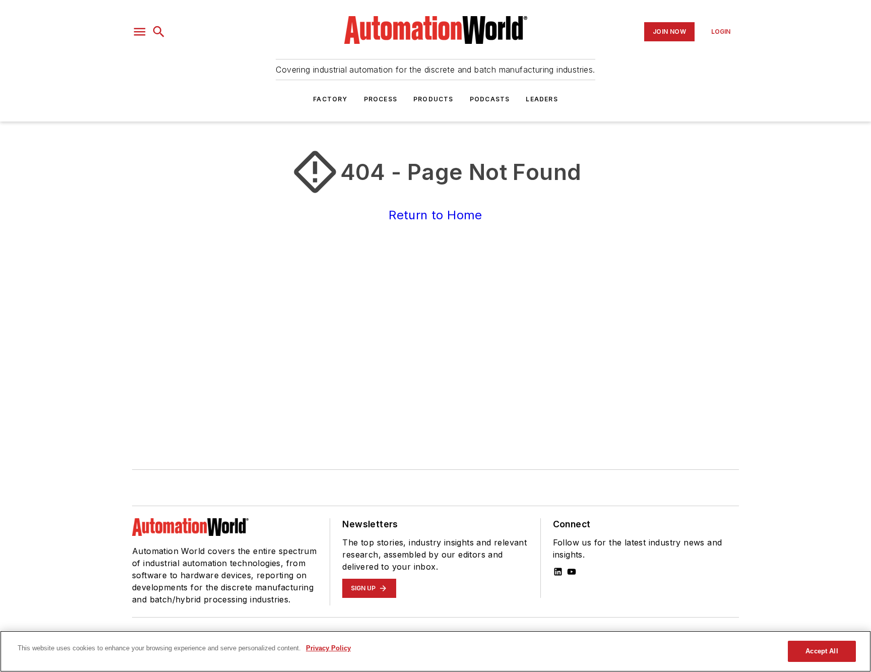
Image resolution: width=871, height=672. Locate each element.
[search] (158, 31)
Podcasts (490, 99)
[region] (435, 651)
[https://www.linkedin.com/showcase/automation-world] (558, 572)
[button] (139, 31)
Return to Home (435, 215)
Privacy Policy (328, 648)
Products (433, 99)
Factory (330, 99)
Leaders (541, 99)
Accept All (821, 651)
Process (380, 99)
